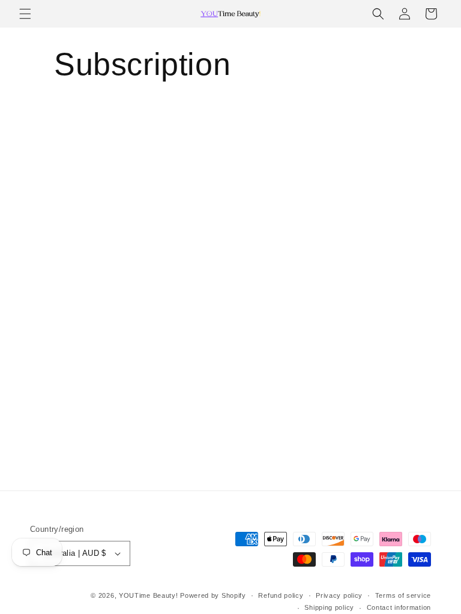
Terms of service (403, 595)
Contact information (399, 607)
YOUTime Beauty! (148, 595)
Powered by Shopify (213, 595)
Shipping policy (329, 607)
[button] (25, 14)
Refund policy (280, 595)
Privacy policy (339, 595)
